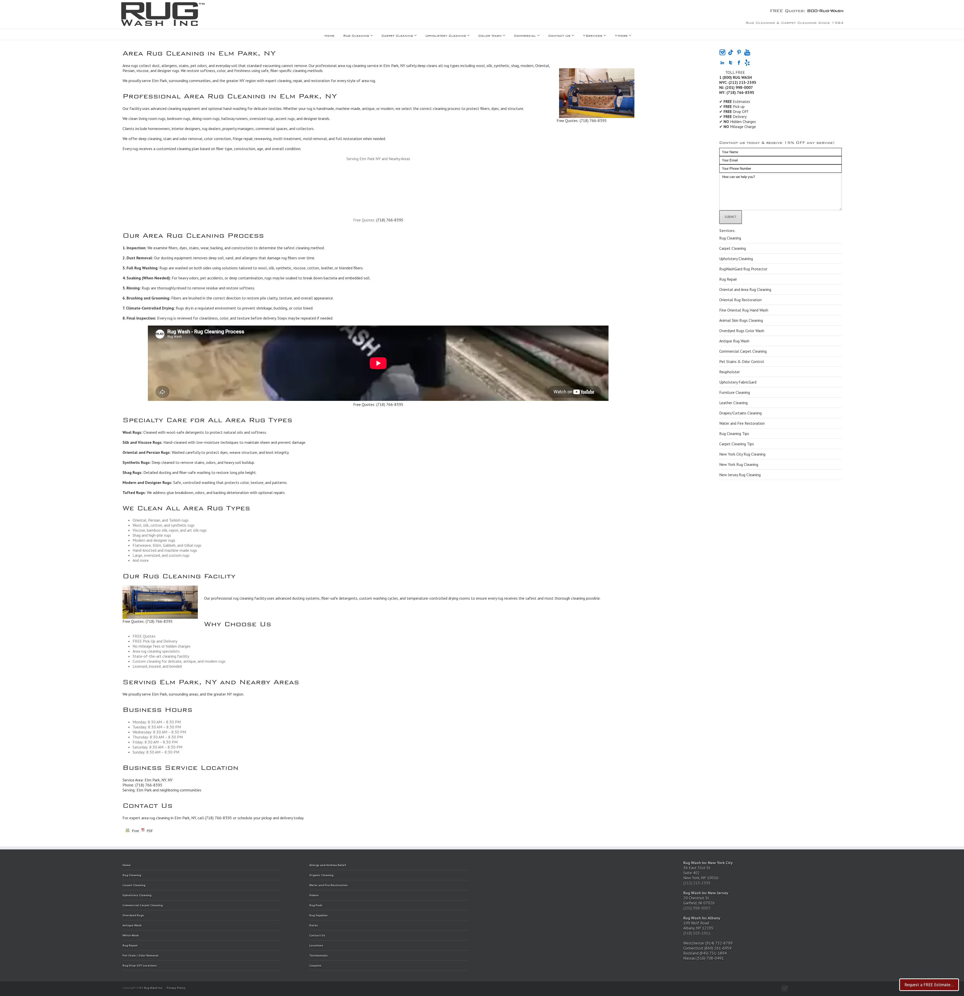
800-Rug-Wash (825, 10)
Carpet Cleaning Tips (736, 443)
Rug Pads (315, 905)
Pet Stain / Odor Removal (140, 955)
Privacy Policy (176, 988)
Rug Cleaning (356, 35)
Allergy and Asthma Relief (327, 865)
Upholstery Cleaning (445, 35)
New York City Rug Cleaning (742, 454)
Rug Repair (728, 279)
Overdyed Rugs (133, 915)
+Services (592, 35)
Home (329, 35)
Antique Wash (132, 925)
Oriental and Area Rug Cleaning (745, 289)
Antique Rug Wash (734, 340)
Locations (316, 945)
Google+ (795, 987)
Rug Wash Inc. (153, 988)
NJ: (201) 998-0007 (736, 87)
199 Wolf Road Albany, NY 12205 (701, 922)
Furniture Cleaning (734, 392)
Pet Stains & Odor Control (741, 361)
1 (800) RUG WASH (735, 77)
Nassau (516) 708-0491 (703, 958)
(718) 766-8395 (593, 120)
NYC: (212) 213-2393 (737, 82)
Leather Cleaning (733, 402)
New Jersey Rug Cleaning (740, 474)
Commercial (525, 35)
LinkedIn (824, 987)
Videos (314, 895)
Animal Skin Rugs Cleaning (741, 320)
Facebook (840, 987)
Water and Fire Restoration (742, 423)
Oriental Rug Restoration (740, 299)
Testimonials (318, 955)
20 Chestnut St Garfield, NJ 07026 (705, 897)
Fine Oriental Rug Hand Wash (743, 310)
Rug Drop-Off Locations (140, 965)
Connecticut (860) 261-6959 (707, 948)
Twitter (832, 987)
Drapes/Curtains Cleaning (740, 412)
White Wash (131, 935)
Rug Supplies (318, 915)
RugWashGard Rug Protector (743, 268)
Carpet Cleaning (397, 35)
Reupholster (729, 371)
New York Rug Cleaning (738, 464)
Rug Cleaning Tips (734, 433)
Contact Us (559, 35)
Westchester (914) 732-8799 (708, 943)
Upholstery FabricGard (737, 382)
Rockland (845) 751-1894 (705, 953)
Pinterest (805, 987)
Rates (313, 925)
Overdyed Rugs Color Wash (741, 330)
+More (621, 35)
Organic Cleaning (321, 875)
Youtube (815, 988)
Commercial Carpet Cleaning (743, 351)
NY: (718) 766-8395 (736, 92)
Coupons (315, 965)
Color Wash (490, 35)
